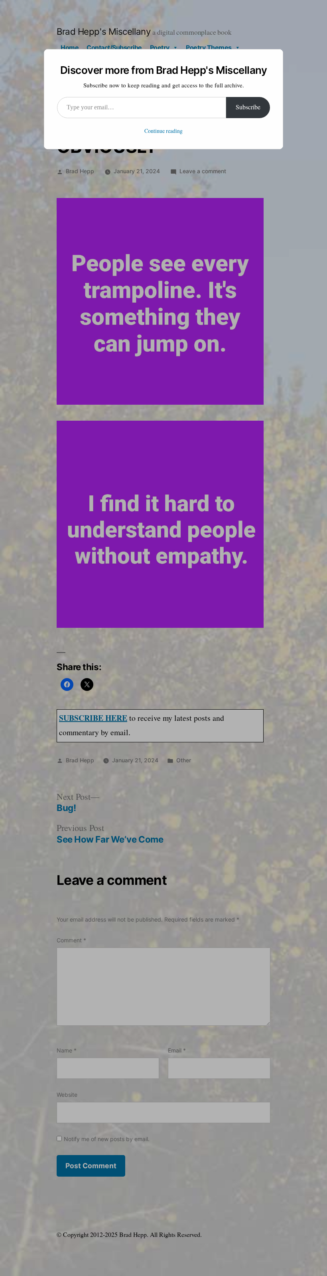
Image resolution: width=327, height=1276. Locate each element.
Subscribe (248, 107)
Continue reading (163, 131)
